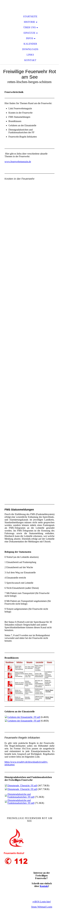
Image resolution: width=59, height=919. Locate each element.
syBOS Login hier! (42, 901)
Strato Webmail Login (41, 906)
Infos (29, 38)
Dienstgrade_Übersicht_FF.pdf (22, 785)
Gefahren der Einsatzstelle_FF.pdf (24, 717)
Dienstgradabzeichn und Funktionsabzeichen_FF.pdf (21, 795)
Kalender (30, 43)
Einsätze (29, 33)
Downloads (30, 49)
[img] (29, 6)
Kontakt (30, 60)
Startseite (30, 16)
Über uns (29, 27)
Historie (29, 22)
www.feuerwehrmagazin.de (18, 161)
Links (30, 54)
